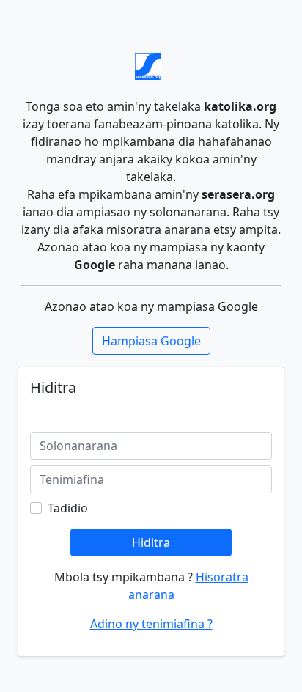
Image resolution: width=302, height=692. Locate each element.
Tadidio (68, 508)
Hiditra (151, 542)
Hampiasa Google (151, 341)
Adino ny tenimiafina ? (151, 624)
